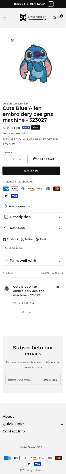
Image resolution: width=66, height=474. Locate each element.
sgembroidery (21, 103)
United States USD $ (31, 447)
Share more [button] (15, 247)
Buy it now (31, 170)
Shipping (6, 133)
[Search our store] (55, 17)
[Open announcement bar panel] (51, 4)
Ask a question (20, 206)
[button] (33, 260)
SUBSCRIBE (50, 379)
